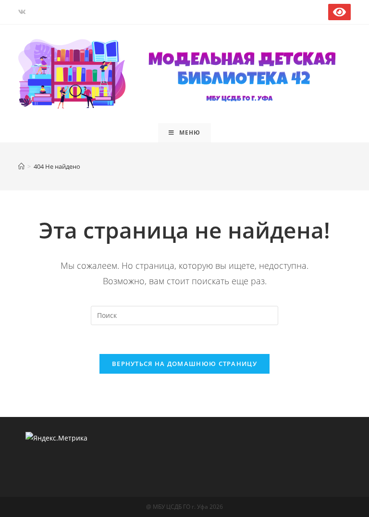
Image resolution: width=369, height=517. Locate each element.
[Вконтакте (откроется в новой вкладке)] (23, 12)
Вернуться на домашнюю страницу (184, 363)
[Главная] (21, 166)
